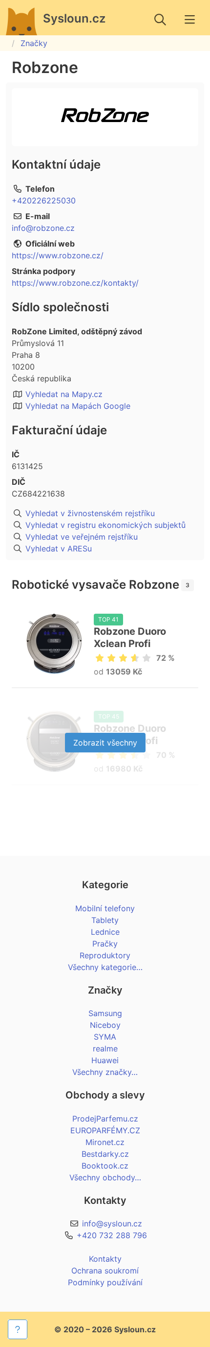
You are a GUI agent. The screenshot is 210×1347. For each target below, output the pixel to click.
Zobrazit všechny (105, 743)
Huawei (105, 1060)
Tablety (105, 920)
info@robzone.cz (43, 228)
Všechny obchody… (105, 1177)
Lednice (105, 932)
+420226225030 (44, 200)
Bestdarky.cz (105, 1154)
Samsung (105, 1013)
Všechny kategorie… (105, 967)
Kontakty (105, 1259)
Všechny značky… (105, 1072)
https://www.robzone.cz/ (58, 255)
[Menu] (189, 19)
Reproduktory (105, 955)
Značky (34, 43)
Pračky (105, 943)
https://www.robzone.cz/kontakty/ (75, 283)
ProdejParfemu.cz (105, 1118)
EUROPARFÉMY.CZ (105, 1130)
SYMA (105, 1037)
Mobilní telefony (105, 908)
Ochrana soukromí (105, 1270)
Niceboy (105, 1025)
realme (105, 1048)
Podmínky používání (105, 1282)
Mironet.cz (105, 1142)
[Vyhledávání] (160, 19)
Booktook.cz (105, 1166)
